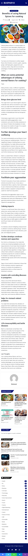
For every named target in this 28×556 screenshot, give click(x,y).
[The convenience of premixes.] (7, 397)
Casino (3, 512)
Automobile (4, 519)
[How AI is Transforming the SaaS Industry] (5, 457)
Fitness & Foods (16, 7)
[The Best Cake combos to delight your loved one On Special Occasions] (21, 412)
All (2, 483)
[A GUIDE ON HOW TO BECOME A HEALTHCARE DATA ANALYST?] (21, 397)
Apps (3, 529)
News (3, 486)
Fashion (4, 505)
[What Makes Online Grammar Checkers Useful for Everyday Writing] (5, 469)
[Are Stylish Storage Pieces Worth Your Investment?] (5, 463)
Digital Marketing (6, 507)
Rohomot (7, 19)
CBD (3, 517)
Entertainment (5, 509)
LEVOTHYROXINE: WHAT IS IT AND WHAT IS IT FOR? (7, 419)
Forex (3, 538)
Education (4, 495)
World (3, 521)
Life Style (4, 490)
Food (3, 531)
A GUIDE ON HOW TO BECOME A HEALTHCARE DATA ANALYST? (21, 404)
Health (3, 481)
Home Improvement (7, 497)
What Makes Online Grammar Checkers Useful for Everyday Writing (18, 469)
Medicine (4, 524)
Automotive (5, 533)
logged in (9, 433)
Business (4, 488)
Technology (5, 493)
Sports (3, 500)
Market (3, 536)
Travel (3, 502)
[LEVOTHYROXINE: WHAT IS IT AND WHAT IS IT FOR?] (7, 412)
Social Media (5, 526)
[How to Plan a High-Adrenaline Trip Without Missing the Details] (5, 445)
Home (10, 7)
